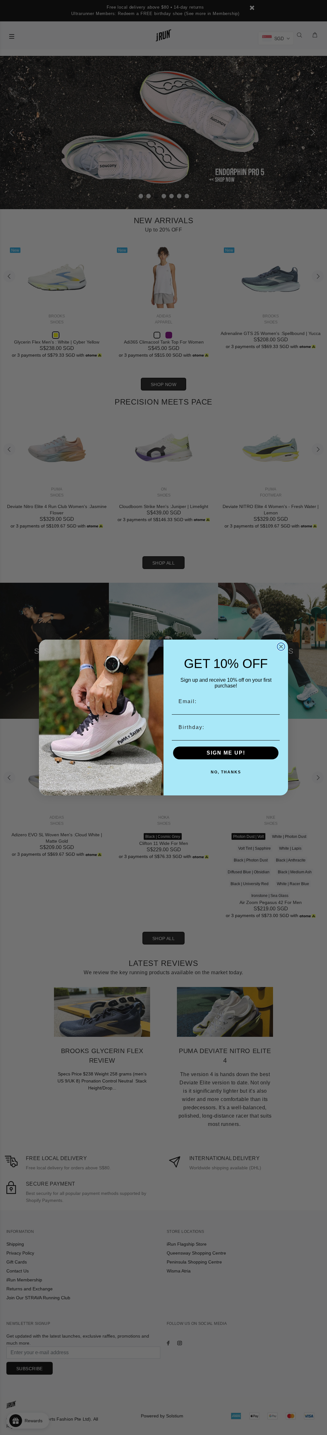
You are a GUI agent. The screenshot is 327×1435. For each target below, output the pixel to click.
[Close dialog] (281, 646)
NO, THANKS (226, 772)
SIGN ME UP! (226, 752)
